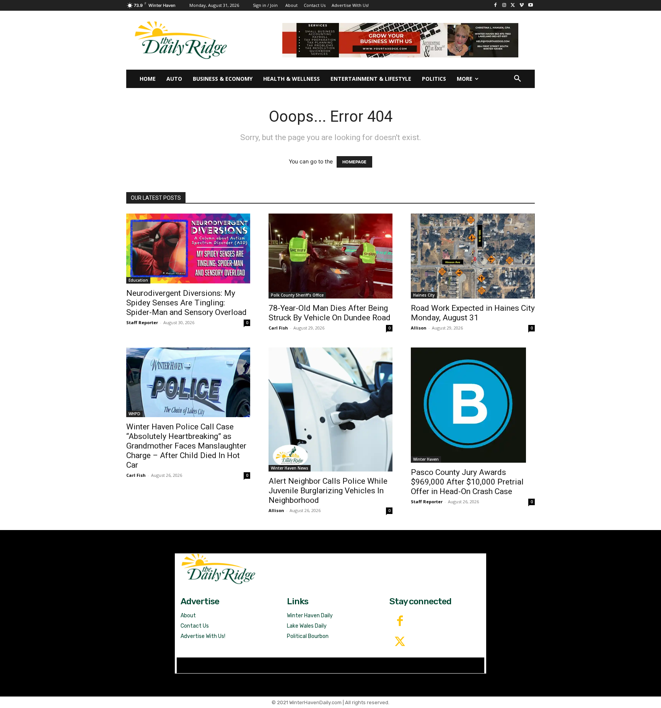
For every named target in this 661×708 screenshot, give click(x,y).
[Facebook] (495, 5)
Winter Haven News (289, 468)
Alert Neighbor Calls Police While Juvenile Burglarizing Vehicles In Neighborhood (328, 490)
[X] (513, 5)
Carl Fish (278, 328)
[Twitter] (399, 642)
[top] (400, 40)
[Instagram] (504, 5)
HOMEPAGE (354, 162)
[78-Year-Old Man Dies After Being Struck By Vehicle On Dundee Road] (330, 256)
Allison (419, 328)
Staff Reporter (142, 322)
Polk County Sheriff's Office (297, 295)
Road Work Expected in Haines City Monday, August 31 (473, 312)
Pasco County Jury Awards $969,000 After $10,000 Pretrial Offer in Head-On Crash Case (467, 482)
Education (138, 280)
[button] (517, 79)
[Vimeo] (521, 5)
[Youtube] (530, 5)
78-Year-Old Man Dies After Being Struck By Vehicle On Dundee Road (330, 312)
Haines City (424, 295)
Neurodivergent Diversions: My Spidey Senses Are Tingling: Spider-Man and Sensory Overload (187, 303)
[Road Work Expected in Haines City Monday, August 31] (473, 256)
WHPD (134, 413)
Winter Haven (426, 459)
